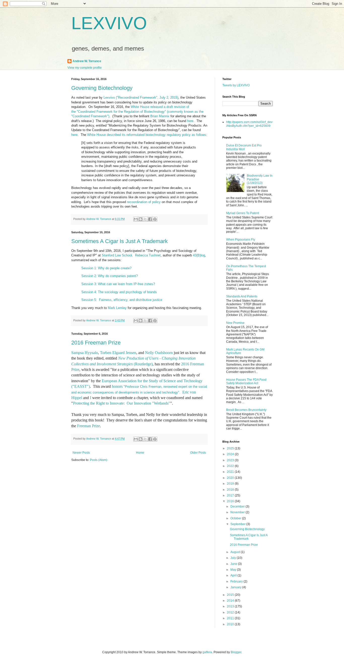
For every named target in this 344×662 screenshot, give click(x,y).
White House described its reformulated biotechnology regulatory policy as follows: (147, 135)
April (233, 575)
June (234, 564)
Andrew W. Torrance (87, 61)
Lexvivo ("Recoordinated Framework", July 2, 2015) (141, 97)
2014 (231, 600)
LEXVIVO (109, 23)
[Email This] (135, 219)
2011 (231, 618)
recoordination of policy (144, 202)
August (235, 552)
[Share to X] (145, 219)
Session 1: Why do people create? (106, 268)
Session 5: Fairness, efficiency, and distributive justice (121, 300)
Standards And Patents (241, 296)
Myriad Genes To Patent (242, 213)
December (238, 506)
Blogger (236, 652)
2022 (231, 466)
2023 (231, 460)
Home (140, 452)
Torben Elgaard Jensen (118, 353)
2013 (231, 606)
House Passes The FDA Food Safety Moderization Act (246, 381)
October (236, 518)
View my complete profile (84, 67)
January (236, 587)
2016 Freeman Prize (96, 342)
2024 (231, 454)
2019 (231, 483)
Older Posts (198, 452)
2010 (231, 624)
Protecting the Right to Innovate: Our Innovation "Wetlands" (121, 403)
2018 (231, 489)
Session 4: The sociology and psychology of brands (119, 292)
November (238, 512)
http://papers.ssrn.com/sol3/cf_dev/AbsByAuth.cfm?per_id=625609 (249, 123)
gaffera (207, 652)
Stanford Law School (117, 255)
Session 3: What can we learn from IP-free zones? (118, 284)
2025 (231, 448)
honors (117, 386)
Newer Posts (81, 452)
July (233, 558)
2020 (231, 478)
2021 (231, 472)
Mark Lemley (117, 308)
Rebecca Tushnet (148, 255)
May (233, 569)
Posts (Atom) (98, 460)
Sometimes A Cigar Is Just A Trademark (119, 241)
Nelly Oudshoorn (159, 353)
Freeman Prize (88, 426)
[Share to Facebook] (150, 219)
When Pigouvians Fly (240, 239)
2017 (231, 495)
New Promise (235, 323)
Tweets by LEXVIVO (236, 85)
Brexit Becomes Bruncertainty (246, 410)
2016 (231, 501)
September (238, 524)
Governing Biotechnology (101, 88)
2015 (231, 595)
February (237, 581)
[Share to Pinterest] (154, 219)
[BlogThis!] (140, 219)
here (190, 121)
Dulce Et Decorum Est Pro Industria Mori (244, 147)
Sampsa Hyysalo (84, 353)
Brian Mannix (159, 116)
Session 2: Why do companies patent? (110, 276)
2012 (231, 612)
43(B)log (199, 255)
